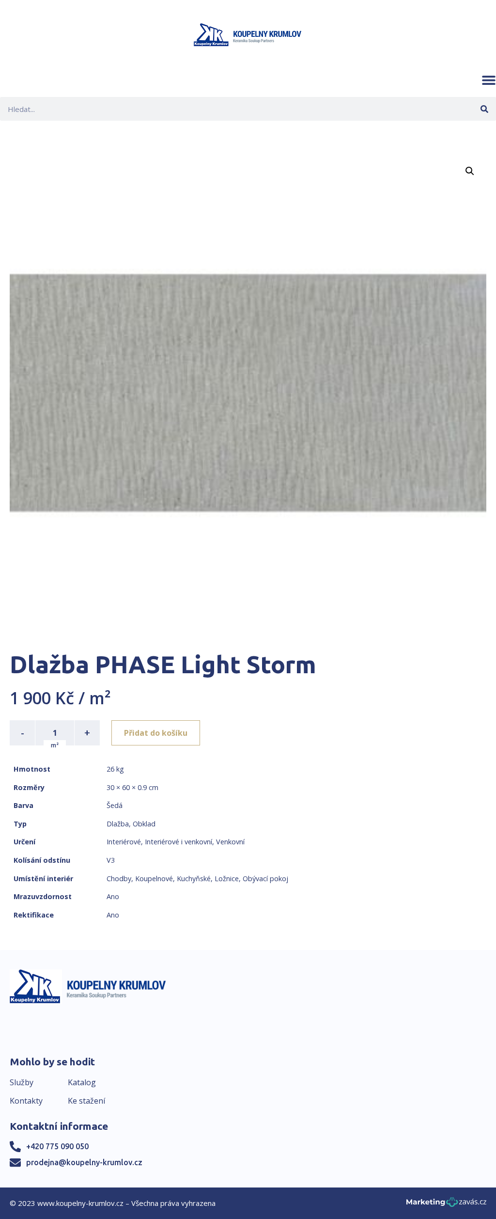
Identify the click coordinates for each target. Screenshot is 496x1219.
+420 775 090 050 (57, 1146)
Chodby (119, 878)
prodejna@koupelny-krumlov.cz (84, 1162)
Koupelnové (154, 878)
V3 (111, 860)
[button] (488, 80)
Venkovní (230, 841)
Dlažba (118, 823)
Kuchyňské (194, 878)
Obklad (144, 823)
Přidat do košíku (155, 733)
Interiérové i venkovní (178, 841)
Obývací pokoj (265, 878)
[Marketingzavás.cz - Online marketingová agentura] (446, 1205)
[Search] (484, 109)
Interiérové (124, 841)
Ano (113, 896)
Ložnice (227, 878)
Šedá (115, 805)
